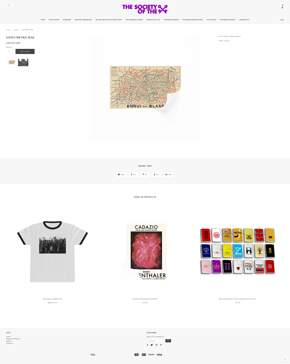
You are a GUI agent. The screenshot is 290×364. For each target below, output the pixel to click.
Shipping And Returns (13, 339)
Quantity (9, 47)
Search (8, 336)
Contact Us (9, 343)
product (15, 29)
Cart (282, 20)
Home (8, 29)
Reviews (8, 341)
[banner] (145, 9)
